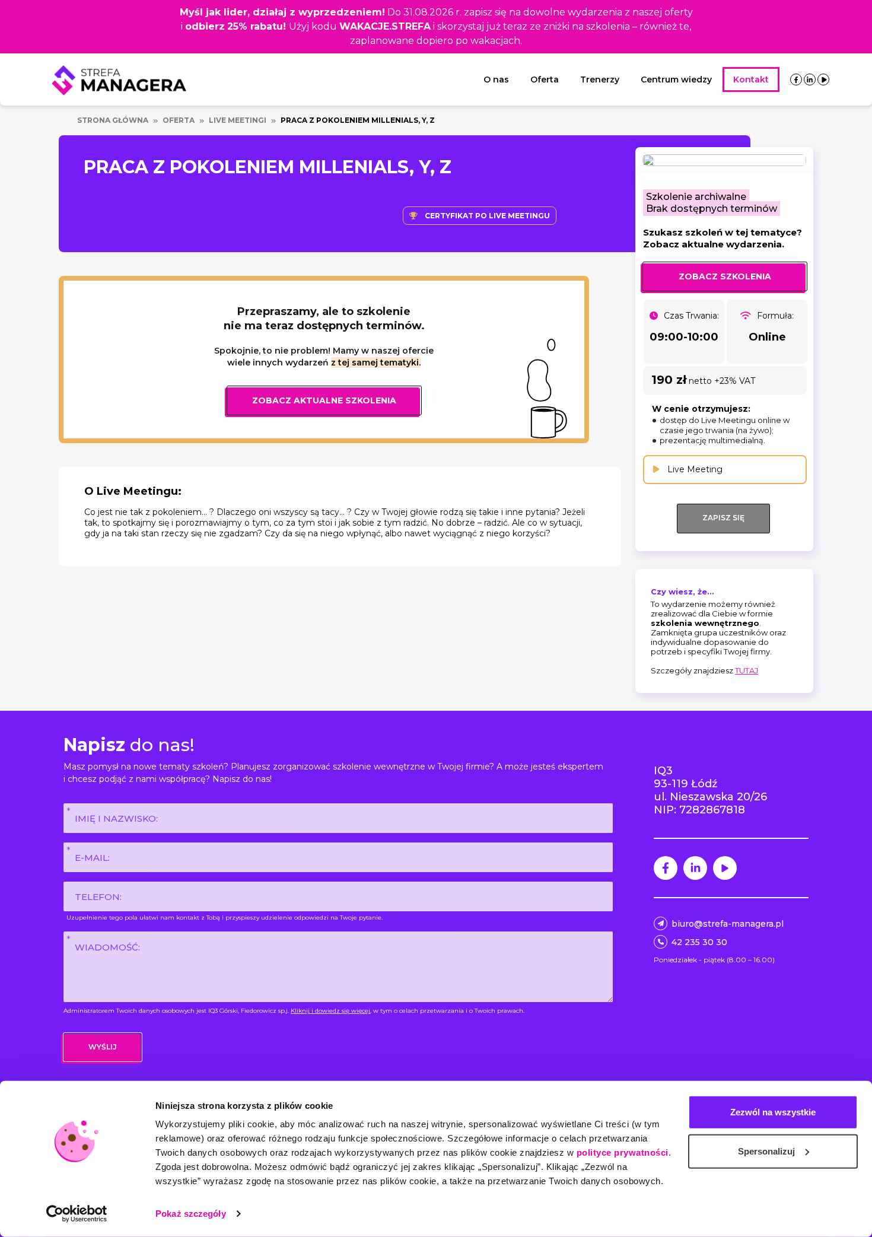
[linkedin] (810, 79)
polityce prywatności (623, 1152)
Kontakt (751, 79)
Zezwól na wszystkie (773, 1112)
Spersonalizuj (766, 1151)
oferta (179, 120)
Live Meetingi (237, 120)
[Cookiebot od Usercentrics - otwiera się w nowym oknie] (77, 1214)
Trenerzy (599, 79)
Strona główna (112, 120)
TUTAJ (746, 670)
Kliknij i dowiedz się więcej (330, 1011)
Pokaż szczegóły (190, 1214)
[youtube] (824, 79)
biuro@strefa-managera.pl (727, 923)
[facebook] (796, 79)
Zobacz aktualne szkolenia (324, 400)
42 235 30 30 (699, 942)
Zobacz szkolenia (725, 276)
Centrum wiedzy (676, 79)
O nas (496, 79)
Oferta (544, 79)
